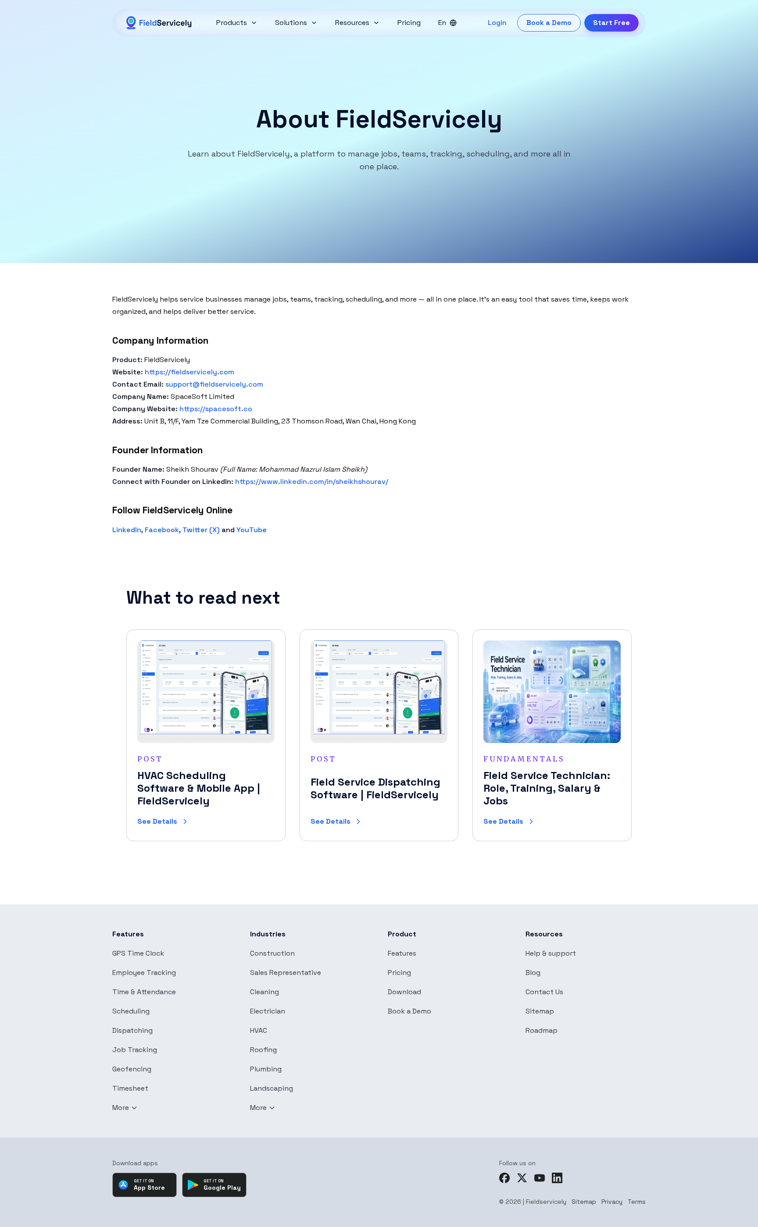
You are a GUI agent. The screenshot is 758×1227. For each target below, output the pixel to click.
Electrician (267, 1011)
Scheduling (131, 1011)
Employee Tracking (144, 972)
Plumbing (266, 1069)
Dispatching (132, 1030)
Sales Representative (285, 972)
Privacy (611, 1202)
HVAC (258, 1030)
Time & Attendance (144, 992)
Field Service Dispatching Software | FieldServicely (375, 788)
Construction (272, 953)
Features (402, 953)
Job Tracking (134, 1050)
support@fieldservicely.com (214, 384)
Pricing (399, 972)
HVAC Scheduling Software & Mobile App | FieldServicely (198, 787)
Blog (533, 972)
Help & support (551, 953)
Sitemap (540, 1011)
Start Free (611, 22)
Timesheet (130, 1088)
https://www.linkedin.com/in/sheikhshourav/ (311, 481)
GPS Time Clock (138, 953)
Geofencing (131, 1069)
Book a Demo (549, 22)
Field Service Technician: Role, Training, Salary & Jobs (546, 787)
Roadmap (542, 1030)
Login (497, 22)
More (120, 1107)
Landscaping (271, 1088)
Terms (637, 1202)
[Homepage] (159, 23)
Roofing (263, 1050)
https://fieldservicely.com (189, 372)
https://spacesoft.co (215, 408)
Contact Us (544, 992)
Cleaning (264, 992)
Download (404, 992)
